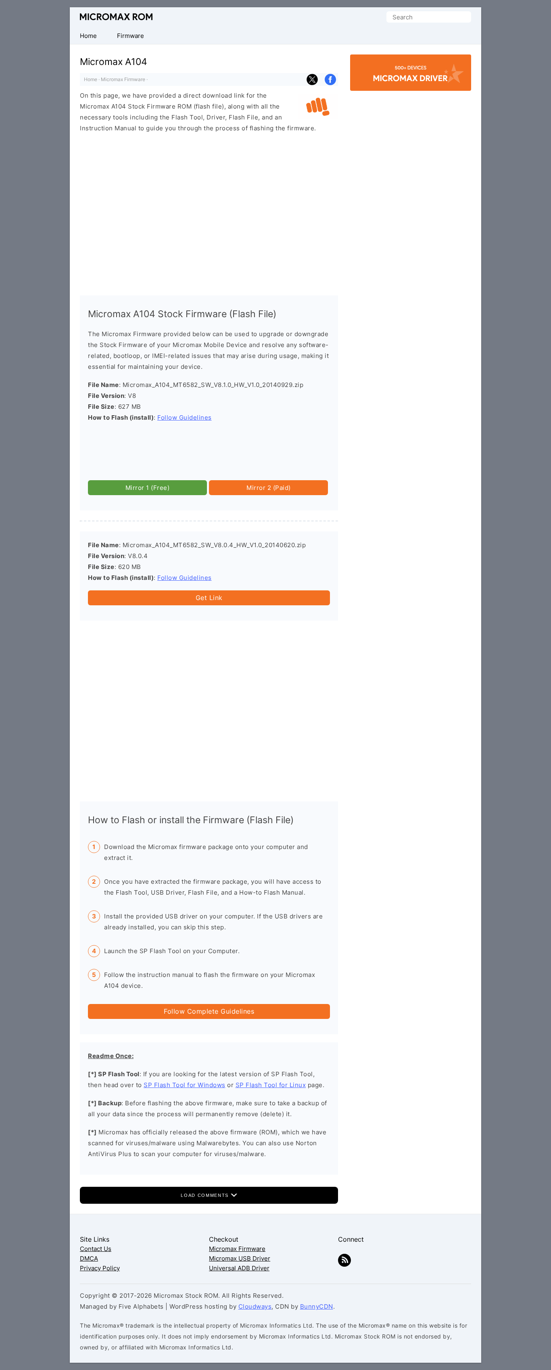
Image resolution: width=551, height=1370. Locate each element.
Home (90, 79)
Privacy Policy (100, 1268)
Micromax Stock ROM (116, 16)
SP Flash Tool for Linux (271, 1085)
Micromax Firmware (123, 79)
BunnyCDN (316, 1306)
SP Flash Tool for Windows (184, 1085)
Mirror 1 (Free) (147, 488)
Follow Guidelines (184, 417)
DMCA (89, 1258)
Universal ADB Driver (239, 1268)
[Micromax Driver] (410, 83)
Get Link (209, 598)
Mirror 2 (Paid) (268, 488)
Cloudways (255, 1306)
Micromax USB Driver (239, 1258)
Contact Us (95, 1249)
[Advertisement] (209, 205)
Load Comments (205, 1195)
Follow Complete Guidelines (209, 1011)
